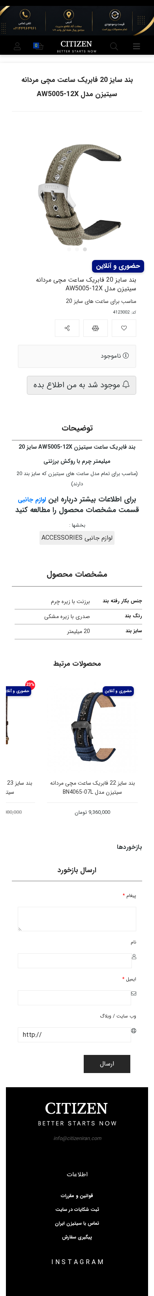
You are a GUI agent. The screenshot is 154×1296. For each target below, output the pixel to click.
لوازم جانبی (32, 500)
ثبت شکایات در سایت (77, 1209)
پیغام (129, 895)
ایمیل (129, 979)
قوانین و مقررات (77, 1195)
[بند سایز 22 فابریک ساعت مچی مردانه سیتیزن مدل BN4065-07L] (103, 727)
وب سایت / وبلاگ (118, 1016)
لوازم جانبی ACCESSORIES (77, 538)
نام (133, 942)
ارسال (107, 1064)
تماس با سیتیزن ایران (77, 1223)
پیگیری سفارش (77, 1237)
